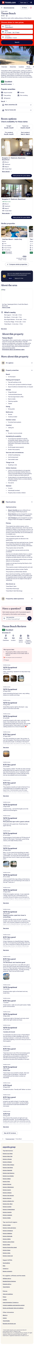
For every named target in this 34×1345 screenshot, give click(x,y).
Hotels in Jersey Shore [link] (8, 1241)
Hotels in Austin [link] (7, 1190)
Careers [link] (5, 1318)
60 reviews (5, 632)
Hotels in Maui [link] (6, 1244)
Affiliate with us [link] (7, 1278)
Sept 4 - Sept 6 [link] (25, 134)
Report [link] (7, 660)
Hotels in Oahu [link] (6, 1253)
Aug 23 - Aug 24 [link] (25, 127)
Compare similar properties (18, 264)
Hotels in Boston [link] (7, 1198)
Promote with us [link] (7, 1284)
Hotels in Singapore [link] (8, 1230)
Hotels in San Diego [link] (8, 1167)
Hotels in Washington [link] (8, 1187)
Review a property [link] (7, 1271)
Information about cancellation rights (13, 349)
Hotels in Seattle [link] (7, 1212)
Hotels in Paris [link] (6, 1181)
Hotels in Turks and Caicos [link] (9, 1227)
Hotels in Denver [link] (7, 1184)
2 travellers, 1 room (11, 38)
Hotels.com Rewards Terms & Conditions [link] (13, 1308)
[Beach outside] (6, 864)
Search (17, 42)
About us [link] (5, 1315)
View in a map (6, 307)
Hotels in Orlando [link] (7, 1162)
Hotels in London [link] (7, 1206)
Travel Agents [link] (6, 1287)
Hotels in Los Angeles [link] (8, 1176)
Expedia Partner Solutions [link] (9, 1281)
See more (4, 329)
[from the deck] (13, 864)
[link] (30, 7)
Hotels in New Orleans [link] (8, 1164)
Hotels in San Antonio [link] (8, 1195)
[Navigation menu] (31, 2)
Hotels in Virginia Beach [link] (9, 1209)
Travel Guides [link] (6, 1320)
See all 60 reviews (6, 84)
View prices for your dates (21, 175)
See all (3, 101)
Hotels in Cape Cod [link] (8, 1255)
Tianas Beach (9, 27)
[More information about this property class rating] (6, 16)
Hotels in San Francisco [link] (8, 1173)
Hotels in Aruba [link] (7, 1225)
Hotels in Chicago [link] (7, 1159)
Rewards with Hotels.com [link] (9, 1323)
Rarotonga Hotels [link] (10, 1139)
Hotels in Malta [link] (7, 1239)
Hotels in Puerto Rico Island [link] (10, 1247)
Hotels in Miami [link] (7, 1178)
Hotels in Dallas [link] (7, 1217)
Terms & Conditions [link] (8, 1294)
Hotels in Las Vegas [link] (8, 1153)
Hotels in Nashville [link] (7, 1170)
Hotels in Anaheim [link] (7, 1215)
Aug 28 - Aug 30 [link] (9, 134)
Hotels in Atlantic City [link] (8, 1201)
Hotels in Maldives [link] (7, 1233)
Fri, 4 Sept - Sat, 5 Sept (12, 32)
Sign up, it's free (19, 278)
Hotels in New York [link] (7, 1156)
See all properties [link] (9, 7)
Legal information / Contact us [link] (10, 1302)
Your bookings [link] (6, 1263)
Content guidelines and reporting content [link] (13, 1305)
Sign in (10, 278)
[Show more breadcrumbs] (3, 1139)
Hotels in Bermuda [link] (7, 1236)
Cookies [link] (5, 1299)
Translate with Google (9, 1032)
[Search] (29, 618)
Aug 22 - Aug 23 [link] (8, 127)
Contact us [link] (5, 1268)
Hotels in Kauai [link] (6, 1250)
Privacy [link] (4, 1296)
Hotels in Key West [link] (7, 1203)
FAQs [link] (4, 1265)
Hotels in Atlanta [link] (7, 1192)
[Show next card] (32, 55)
